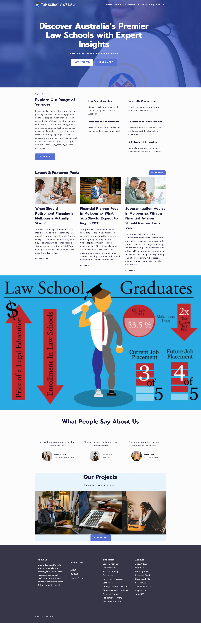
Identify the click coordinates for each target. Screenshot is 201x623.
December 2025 (142, 575)
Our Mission (129, 4)
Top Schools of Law (112, 601)
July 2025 (139, 594)
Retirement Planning (112, 598)
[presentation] (55, 190)
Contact (160, 4)
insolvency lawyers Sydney (50, 141)
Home (109, 4)
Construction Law (111, 564)
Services (142, 4)
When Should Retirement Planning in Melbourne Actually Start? (54, 216)
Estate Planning (110, 571)
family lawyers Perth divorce (116, 586)
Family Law (108, 575)
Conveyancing (109, 567)
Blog (151, 4)
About (118, 4)
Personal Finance (111, 594)
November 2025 (142, 579)
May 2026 (139, 567)
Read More (41, 259)
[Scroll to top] (196, 619)
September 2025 (143, 586)
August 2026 (141, 564)
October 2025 (141, 582)
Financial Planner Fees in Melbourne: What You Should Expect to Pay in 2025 (99, 216)
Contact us (100, 537)
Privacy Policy (76, 578)
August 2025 (141, 590)
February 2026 (141, 571)
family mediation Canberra (115, 590)
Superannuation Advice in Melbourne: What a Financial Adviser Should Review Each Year (145, 218)
